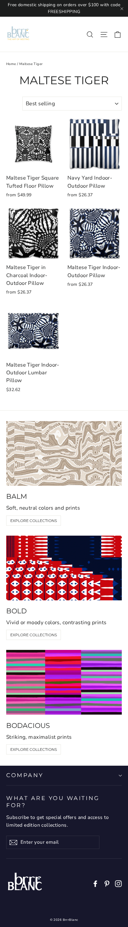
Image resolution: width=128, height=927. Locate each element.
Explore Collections (33, 520)
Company (24, 775)
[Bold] (64, 568)
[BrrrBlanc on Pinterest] (106, 883)
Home (11, 64)
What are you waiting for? (53, 801)
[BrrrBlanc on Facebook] (95, 883)
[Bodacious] (64, 682)
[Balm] (64, 453)
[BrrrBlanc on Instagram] (118, 883)
